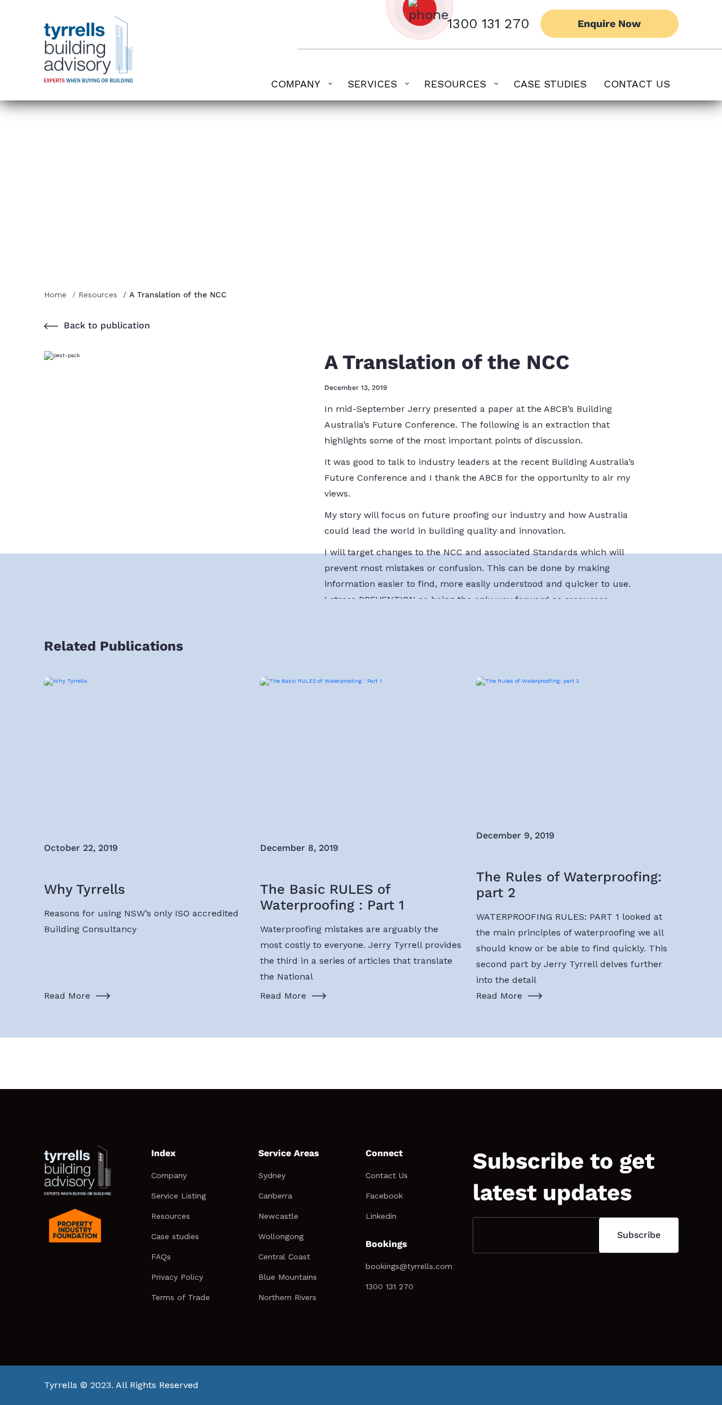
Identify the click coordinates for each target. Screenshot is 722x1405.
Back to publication (107, 325)
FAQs (161, 1256)
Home (55, 294)
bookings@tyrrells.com (409, 1266)
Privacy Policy (177, 1276)
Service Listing (178, 1195)
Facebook (384, 1195)
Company (169, 1175)
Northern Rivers (287, 1297)
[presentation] (653, 1012)
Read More (67, 995)
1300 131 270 (488, 24)
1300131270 (253, 1079)
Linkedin (381, 1215)
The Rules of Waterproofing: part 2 (569, 885)
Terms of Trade (180, 1297)
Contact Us (387, 1175)
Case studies (175, 1236)
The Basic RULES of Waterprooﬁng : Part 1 (332, 897)
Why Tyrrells (84, 889)
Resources (97, 294)
